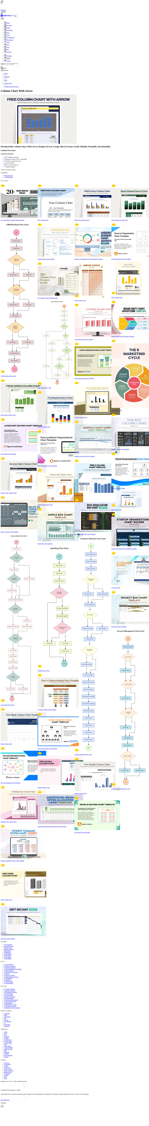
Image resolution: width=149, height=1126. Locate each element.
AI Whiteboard (8, 978)
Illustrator (6, 1052)
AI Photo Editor (8, 981)
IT (4, 1023)
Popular (6, 1057)
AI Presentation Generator (11, 977)
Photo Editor (7, 955)
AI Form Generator (9, 975)
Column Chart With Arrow (11, 86)
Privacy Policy (8, 1069)
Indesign (6, 1054)
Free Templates (8, 1055)
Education (7, 1026)
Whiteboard (7, 952)
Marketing (7, 1013)
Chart (5, 80)
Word (5, 1032)
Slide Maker (7, 951)
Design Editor (8, 947)
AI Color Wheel (8, 993)
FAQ (5, 1078)
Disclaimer (7, 1073)
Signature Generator (9, 997)
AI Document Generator (10, 972)
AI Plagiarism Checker (10, 1004)
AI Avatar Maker (8, 998)
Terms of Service (8, 1070)
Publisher (6, 1036)
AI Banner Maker (9, 970)
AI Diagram (7, 980)
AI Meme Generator (9, 990)
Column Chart (8, 83)
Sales (5, 1015)
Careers (6, 1075)
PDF (5, 1044)
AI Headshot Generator (10, 992)
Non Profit (7, 1024)
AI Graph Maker (8, 983)
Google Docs (7, 1040)
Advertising (7, 1017)
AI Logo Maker (8, 964)
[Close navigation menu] (2, 18)
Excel (5, 1033)
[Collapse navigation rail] (15, 16)
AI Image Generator (9, 966)
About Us (6, 1063)
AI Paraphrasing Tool (10, 1001)
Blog (5, 1077)
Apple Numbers (8, 1047)
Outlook (6, 1038)
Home (6, 73)
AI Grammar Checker (10, 1006)
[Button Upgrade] (2, 70)
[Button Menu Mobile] (2, 2)
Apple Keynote (8, 1049)
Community (7, 1064)
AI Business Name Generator (12, 1008)
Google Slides (8, 1043)
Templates (7, 76)
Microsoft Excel (8, 175)
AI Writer (6, 974)
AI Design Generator (10, 967)
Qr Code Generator (9, 989)
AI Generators (8, 944)
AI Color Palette (8, 995)
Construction (7, 1021)
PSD (5, 1050)
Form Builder (7, 954)
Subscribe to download (7, 154)
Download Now (5, 1100)
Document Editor (9, 946)
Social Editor (7, 957)
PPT (5, 1035)
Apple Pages (7, 1046)
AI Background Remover (11, 1000)
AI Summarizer (8, 1003)
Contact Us (7, 1067)
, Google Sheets (8, 177)
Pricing (6, 1066)
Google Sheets (8, 1041)
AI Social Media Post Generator (13, 969)
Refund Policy (8, 1072)
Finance (6, 1020)
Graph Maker (7, 958)
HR (5, 1018)
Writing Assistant (8, 949)
